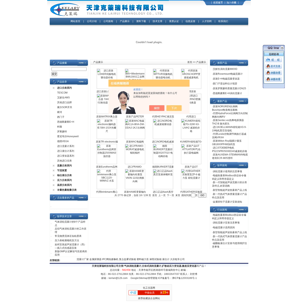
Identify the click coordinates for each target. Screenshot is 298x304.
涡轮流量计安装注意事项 (226, 222)
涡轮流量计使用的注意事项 (227, 171)
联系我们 (223, 21)
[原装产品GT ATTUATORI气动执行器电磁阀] (191, 163)
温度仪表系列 (64, 185)
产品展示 (125, 21)
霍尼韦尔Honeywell (68, 136)
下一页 (170, 195)
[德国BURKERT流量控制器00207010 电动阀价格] (163, 163)
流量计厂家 (80, 259)
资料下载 (141, 21)
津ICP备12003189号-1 (184, 278)
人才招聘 (207, 21)
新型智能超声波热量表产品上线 (230, 190)
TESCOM (62, 92)
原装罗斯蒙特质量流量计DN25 (229, 88)
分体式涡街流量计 (151, 266)
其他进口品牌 (64, 102)
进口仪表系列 (64, 87)
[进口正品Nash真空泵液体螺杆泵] (163, 188)
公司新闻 (108, 21)
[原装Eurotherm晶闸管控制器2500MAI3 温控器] (107, 163)
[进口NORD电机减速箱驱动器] (163, 138)
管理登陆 (153, 278)
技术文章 (157, 21)
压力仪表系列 (64, 180)
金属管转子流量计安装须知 (227, 201)
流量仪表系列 (64, 165)
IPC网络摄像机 (107, 259)
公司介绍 (92, 21)
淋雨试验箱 (153, 259)
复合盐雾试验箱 (125, 259)
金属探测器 (93, 259)
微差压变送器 (189, 266)
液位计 (163, 259)
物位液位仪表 (64, 175)
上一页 (162, 195)
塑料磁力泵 (140, 259)
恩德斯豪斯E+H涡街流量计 (227, 93)
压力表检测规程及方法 (67, 240)
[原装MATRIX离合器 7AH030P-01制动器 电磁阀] (107, 113)
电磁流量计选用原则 (224, 227)
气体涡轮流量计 (132, 266)
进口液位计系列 (65, 151)
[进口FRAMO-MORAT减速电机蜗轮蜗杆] (135, 163)
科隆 (59, 126)
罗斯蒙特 (62, 131)
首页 (189, 62)
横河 (59, 112)
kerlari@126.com (118, 278)
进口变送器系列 (65, 155)
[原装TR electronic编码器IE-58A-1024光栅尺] (107, 138)
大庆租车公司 (174, 259)
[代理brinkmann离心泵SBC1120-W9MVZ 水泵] (107, 188)
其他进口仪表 (64, 160)
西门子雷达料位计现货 (225, 83)
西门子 (60, 117)
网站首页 (75, 21)
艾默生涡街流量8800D (225, 69)
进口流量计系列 (65, 146)
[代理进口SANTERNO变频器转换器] (191, 113)
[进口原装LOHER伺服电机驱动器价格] (107, 88)
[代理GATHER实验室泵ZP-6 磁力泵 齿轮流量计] (191, 188)
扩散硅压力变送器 (171, 266)
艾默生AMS (63, 97)
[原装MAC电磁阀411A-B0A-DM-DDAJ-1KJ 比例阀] (135, 138)
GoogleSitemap (139, 278)
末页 (177, 195)
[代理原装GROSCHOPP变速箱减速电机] (191, 88)
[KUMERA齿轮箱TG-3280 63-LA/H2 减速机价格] (191, 138)
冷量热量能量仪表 (67, 189)
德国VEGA (63, 141)
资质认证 (174, 21)
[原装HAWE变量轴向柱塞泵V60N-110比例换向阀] (135, 188)
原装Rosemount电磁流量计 (228, 73)
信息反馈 (190, 21)
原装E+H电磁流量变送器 (226, 78)
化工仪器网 (149, 287)
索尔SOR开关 (64, 107)
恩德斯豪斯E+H (65, 121)
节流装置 (62, 170)
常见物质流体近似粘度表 (68, 236)
